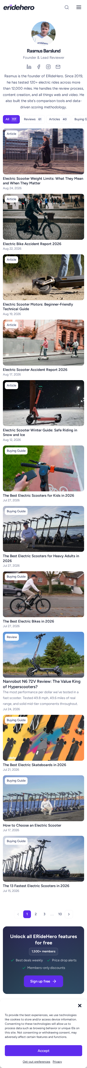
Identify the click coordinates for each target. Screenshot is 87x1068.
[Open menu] (78, 7)
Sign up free (40, 981)
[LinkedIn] (29, 66)
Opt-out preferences (36, 1061)
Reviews (32, 119)
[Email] (58, 66)
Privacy (57, 1061)
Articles (58, 119)
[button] (79, 1005)
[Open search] (67, 7)
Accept (44, 1051)
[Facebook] (38, 66)
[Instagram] (48, 66)
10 (60, 914)
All (11, 119)
